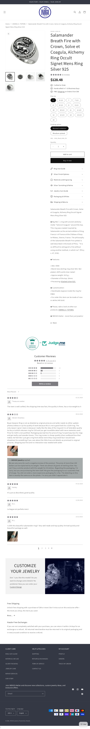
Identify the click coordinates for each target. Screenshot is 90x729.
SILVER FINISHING (11, 664)
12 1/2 (62, 115)
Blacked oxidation (59, 128)
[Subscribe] (42, 693)
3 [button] (45, 548)
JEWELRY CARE (10, 669)
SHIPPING (35, 654)
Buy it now (67, 161)
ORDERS (61, 659)
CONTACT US (36, 669)
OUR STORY (9, 679)
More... (10, 615)
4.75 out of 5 (51, 361)
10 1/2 (62, 110)
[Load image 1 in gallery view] (10, 76)
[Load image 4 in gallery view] (40, 76)
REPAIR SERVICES (11, 674)
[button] (4, 12)
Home (7, 24)
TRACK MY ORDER (65, 664)
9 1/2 (76, 105)
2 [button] (42, 548)
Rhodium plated (59, 133)
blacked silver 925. (68, 281)
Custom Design (16, 587)
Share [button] (55, 323)
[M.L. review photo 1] (12, 536)
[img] (12, 398)
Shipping (61, 92)
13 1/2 (79, 115)
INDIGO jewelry (14, 721)
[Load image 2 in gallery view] (20, 76)
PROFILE (62, 654)
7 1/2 (76, 100)
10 (53, 110)
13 (71, 115)
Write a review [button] (45, 384)
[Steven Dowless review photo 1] (12, 451)
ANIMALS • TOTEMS (19, 24)
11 (70, 110)
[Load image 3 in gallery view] (30, 76)
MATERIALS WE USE (12, 659)
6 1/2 (61, 100)
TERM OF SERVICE (38, 664)
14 (53, 120)
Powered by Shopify (24, 721)
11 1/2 (79, 110)
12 (53, 115)
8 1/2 (61, 105)
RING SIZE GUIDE (11, 654)
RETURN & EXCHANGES (40, 659)
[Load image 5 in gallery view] (10, 86)
